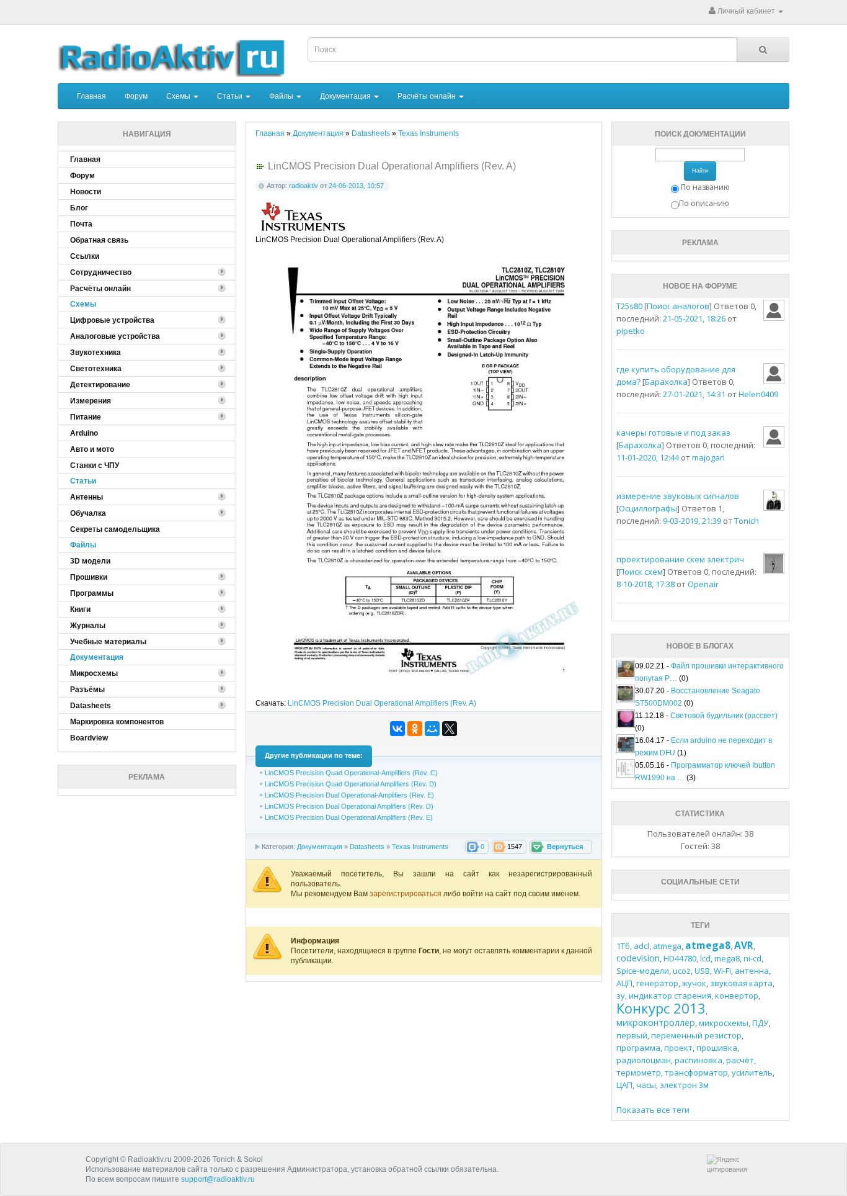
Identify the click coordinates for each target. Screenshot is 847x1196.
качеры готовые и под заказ (673, 432)
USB (702, 970)
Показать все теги (653, 1109)
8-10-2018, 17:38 (645, 584)
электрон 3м (684, 1084)
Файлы (282, 96)
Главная (91, 96)
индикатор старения (670, 995)
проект (678, 1047)
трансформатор (696, 1072)
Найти (700, 171)
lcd (705, 958)
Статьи (230, 96)
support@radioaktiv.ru (218, 1179)
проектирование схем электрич (680, 559)
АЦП (624, 983)
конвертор (736, 995)
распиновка (698, 1060)
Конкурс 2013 (661, 1008)
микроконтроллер (655, 1022)
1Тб (623, 945)
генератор (657, 983)
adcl (641, 945)
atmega (667, 945)
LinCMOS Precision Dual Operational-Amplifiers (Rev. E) (349, 795)
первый (631, 1035)
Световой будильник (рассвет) (724, 715)
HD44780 (679, 958)
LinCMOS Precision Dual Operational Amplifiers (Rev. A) (382, 703)
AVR (743, 945)
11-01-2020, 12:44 (647, 457)
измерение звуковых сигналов (677, 495)
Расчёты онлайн (427, 96)
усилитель (752, 1072)
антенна (752, 970)
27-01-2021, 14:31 (694, 394)
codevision (638, 958)
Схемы (179, 96)
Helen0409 (758, 394)
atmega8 (707, 945)
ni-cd (752, 958)
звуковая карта (741, 983)
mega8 (727, 958)
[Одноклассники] (414, 728)
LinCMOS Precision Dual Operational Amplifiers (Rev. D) (349, 806)
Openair (703, 584)
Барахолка (666, 381)
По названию (705, 187)
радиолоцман (643, 1060)
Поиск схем (641, 571)
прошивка (716, 1047)
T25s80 (629, 306)
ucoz (682, 970)
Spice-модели (642, 970)
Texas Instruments (420, 846)
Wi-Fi (722, 970)
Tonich (746, 520)
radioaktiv (303, 185)
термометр (638, 1072)
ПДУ (760, 1022)
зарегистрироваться (406, 893)
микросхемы (723, 1022)
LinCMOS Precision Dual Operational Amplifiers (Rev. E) (349, 817)
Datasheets (367, 846)
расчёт (740, 1060)
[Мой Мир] (432, 728)
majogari (708, 457)
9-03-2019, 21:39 (692, 520)
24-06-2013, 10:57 (356, 185)
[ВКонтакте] (397, 728)
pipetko (630, 330)
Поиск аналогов (678, 306)
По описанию (704, 203)
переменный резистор (696, 1035)
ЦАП (624, 1084)
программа (638, 1047)
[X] (449, 728)
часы (646, 1084)
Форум (136, 96)
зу (620, 995)
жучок (694, 983)
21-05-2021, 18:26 (694, 318)
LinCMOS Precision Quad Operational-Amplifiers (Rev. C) (351, 772)
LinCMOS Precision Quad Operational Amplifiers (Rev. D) (351, 784)
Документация (346, 96)
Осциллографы (648, 508)
